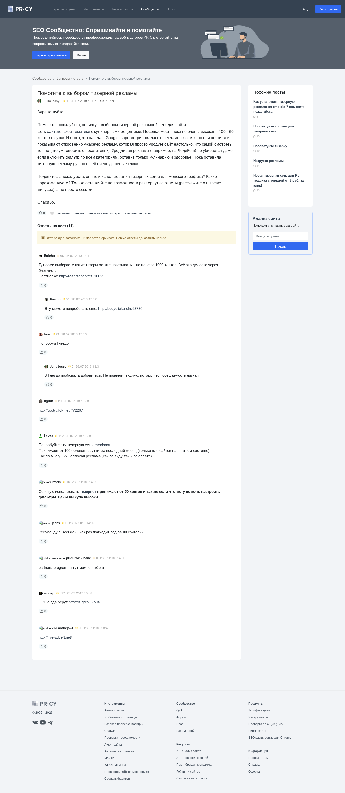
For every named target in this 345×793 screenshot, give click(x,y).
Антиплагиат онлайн (119, 751)
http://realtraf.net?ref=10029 (81, 275)
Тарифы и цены (63, 9)
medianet (102, 444)
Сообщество (150, 9)
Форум (181, 717)
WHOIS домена (115, 764)
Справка (254, 764)
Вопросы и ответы (70, 78)
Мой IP (109, 758)
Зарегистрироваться (51, 55)
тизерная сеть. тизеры (103, 213)
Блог (172, 9)
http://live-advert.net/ (55, 637)
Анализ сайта (266, 218)
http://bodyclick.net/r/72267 (61, 410)
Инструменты (93, 9)
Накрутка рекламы (268, 160)
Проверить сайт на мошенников (127, 771)
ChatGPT (110, 730)
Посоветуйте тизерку (270, 145)
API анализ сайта (188, 751)
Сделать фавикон (117, 778)
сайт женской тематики (68, 131)
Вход (305, 9)
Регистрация (328, 9)
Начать (280, 246)
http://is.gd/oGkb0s (84, 601)
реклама (63, 213)
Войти (81, 55)
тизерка (78, 213)
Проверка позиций (265, 724)
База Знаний (185, 730)
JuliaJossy (52, 100)
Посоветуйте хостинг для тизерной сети (273, 129)
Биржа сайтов (122, 9)
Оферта (254, 771)
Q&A (179, 710)
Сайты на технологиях (192, 778)
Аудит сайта (113, 744)
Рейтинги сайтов (188, 771)
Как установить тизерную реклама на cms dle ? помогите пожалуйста (278, 106)
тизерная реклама (137, 213)
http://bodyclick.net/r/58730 (120, 308)
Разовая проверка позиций (123, 724)
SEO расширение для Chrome (269, 737)
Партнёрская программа (194, 764)
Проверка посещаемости (122, 737)
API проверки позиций (192, 757)
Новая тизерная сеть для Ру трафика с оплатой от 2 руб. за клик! (278, 180)
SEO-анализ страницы (120, 717)
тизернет (88, 491)
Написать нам (258, 757)
